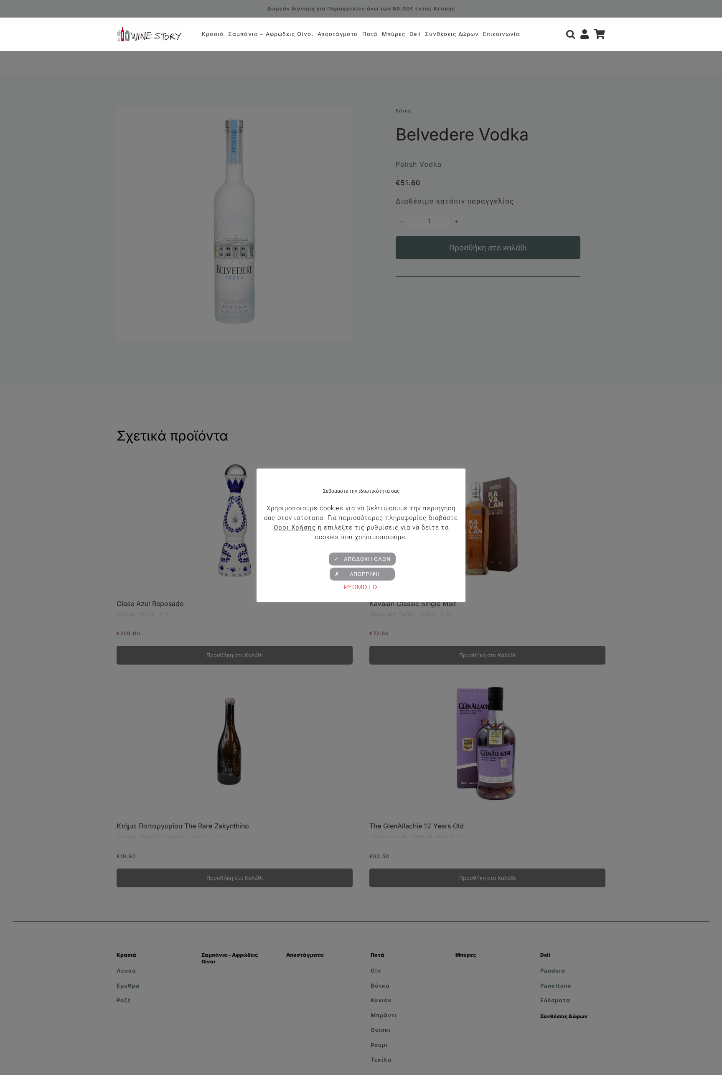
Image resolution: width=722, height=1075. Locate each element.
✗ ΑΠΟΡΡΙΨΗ (362, 574)
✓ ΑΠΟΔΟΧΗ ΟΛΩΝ (362, 559)
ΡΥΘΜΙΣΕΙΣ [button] (361, 587)
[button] (570, 34)
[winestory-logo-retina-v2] (149, 30)
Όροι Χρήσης (295, 527)
